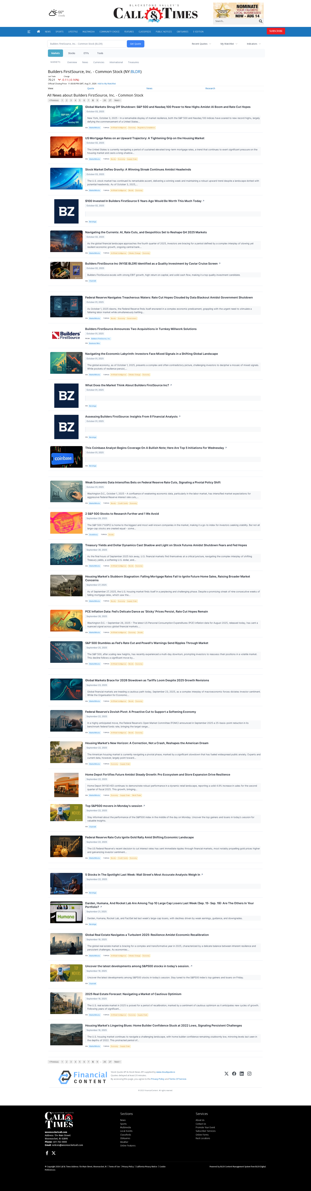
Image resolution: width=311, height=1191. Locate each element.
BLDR (135, 71)
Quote (90, 88)
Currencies (98, 62)
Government (132, 318)
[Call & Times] (80, 1120)
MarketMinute (94, 127)
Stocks (71, 53)
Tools (100, 53)
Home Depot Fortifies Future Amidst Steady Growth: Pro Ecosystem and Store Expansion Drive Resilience (157, 774)
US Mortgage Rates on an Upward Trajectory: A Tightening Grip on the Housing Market (144, 138)
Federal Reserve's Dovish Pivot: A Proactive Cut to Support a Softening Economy (140, 711)
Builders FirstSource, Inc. (100, 339)
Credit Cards (123, 503)
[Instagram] (249, 1077)
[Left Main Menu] (29, 32)
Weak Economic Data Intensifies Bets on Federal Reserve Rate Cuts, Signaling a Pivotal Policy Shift (153, 482)
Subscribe (275, 31)
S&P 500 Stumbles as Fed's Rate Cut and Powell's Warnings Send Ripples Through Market (146, 643)
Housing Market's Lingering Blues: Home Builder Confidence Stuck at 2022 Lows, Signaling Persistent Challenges (163, 1025)
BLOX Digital (260, 1167)
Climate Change (134, 253)
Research (210, 88)
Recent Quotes (199, 43)
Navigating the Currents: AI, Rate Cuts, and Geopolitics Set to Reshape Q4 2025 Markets (146, 232)
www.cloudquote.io (165, 1071)
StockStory (93, 534)
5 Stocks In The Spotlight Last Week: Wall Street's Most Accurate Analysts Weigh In (144, 874)
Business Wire (94, 343)
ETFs (86, 53)
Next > (117, 100)
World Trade (136, 795)
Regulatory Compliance (146, 127)
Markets (55, 53)
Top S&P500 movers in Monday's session (115, 806)
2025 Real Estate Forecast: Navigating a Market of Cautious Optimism (133, 994)
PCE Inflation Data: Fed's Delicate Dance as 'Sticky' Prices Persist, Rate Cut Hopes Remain (146, 611)
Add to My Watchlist (107, 83)
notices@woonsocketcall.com (67, 1145)
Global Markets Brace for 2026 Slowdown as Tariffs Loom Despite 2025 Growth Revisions (147, 680)
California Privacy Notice (146, 1167)
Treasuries (133, 62)
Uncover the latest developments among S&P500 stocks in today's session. (139, 966)
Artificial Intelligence (118, 127)
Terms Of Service (177, 1078)
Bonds (113, 159)
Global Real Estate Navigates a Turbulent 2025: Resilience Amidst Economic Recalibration (147, 934)
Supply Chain (132, 159)
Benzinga (92, 222)
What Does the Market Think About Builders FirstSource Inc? (128, 385)
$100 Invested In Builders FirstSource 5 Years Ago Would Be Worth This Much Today (145, 201)
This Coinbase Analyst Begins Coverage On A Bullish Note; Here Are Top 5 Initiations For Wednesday (156, 448)
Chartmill (92, 281)
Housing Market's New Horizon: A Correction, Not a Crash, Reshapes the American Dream (146, 743)
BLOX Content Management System (235, 1167)
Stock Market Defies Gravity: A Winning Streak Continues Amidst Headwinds (138, 169)
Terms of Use (114, 1167)
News (85, 62)
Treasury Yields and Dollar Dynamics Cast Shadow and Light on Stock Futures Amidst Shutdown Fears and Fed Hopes (166, 545)
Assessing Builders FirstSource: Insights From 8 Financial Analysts (133, 416)
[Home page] (155, 13)
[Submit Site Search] (260, 21)
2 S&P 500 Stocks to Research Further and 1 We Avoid (122, 513)
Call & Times (65, 1167)
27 (110, 100)
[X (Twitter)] (226, 1077)
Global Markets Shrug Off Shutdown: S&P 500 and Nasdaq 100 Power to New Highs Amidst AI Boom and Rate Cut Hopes (168, 107)
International (116, 62)
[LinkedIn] (241, 1077)
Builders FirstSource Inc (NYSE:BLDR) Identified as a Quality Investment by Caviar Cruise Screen (153, 263)
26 (105, 100)
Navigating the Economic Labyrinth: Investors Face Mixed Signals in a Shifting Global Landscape (151, 353)
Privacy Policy (157, 1078)
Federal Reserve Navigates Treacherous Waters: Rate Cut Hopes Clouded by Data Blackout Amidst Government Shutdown (169, 297)
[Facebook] (234, 1077)
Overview (72, 62)
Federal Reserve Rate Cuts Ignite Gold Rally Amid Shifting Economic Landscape (139, 837)
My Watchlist (227, 43)
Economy (132, 127)
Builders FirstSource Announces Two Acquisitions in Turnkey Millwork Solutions (141, 329)
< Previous (53, 100)
